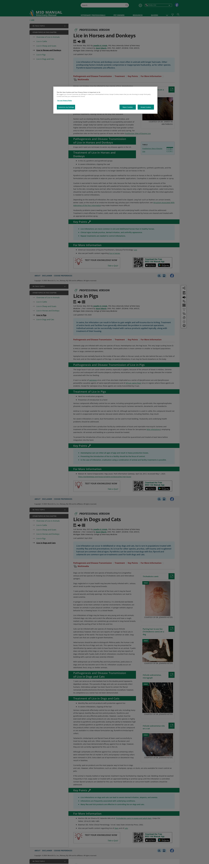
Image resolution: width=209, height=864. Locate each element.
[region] (105, 100)
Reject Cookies (128, 107)
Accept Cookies (146, 107)
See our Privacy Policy (64, 100)
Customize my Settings (66, 107)
